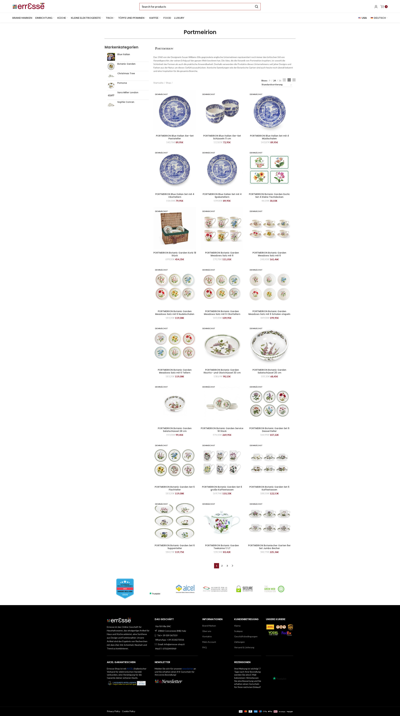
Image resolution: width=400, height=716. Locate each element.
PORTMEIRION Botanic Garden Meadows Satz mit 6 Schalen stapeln (269, 313)
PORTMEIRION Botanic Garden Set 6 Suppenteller (175, 547)
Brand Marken (209, 625)
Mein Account (209, 642)
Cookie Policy (128, 711)
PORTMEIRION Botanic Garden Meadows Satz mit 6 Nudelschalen (174, 313)
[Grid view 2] (284, 79)
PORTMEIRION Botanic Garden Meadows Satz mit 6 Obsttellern (222, 313)
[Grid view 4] (293, 79)
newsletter (187, 668)
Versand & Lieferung (244, 647)
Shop (168, 82)
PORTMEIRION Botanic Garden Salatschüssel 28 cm (175, 430)
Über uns (206, 631)
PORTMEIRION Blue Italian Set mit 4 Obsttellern (174, 196)
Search (256, 6)
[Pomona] (111, 85)
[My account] (376, 6)
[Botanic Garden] (111, 66)
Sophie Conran (125, 102)
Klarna (237, 625)
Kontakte (207, 636)
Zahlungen (239, 642)
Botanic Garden (126, 63)
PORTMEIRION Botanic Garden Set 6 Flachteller (175, 488)
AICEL (130, 668)
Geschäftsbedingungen (246, 636)
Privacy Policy (113, 711)
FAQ (204, 647)
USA (364, 17)
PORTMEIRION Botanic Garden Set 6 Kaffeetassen (269, 488)
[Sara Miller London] (111, 95)
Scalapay (238, 631)
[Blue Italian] (111, 57)
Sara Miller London (127, 92)
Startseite (158, 82)
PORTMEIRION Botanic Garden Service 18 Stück (222, 430)
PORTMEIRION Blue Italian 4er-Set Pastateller (175, 137)
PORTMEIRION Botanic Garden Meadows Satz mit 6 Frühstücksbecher (222, 255)
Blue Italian (123, 54)
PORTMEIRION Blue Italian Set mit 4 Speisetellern (222, 196)
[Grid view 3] (289, 79)
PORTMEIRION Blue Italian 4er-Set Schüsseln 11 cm (222, 137)
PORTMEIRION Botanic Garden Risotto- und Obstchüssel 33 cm (222, 371)
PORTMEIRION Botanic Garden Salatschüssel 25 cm (269, 371)
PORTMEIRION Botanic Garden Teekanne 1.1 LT (222, 547)
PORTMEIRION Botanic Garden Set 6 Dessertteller (269, 430)
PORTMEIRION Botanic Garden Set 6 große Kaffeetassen (222, 488)
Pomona (122, 83)
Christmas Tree (126, 73)
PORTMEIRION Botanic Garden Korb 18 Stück (174, 254)
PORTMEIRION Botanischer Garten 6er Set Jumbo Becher (269, 547)
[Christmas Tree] (111, 76)
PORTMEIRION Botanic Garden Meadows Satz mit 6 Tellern (175, 371)
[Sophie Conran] (111, 104)
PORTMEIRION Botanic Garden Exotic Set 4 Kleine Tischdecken (269, 196)
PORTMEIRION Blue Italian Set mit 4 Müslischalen (269, 137)
